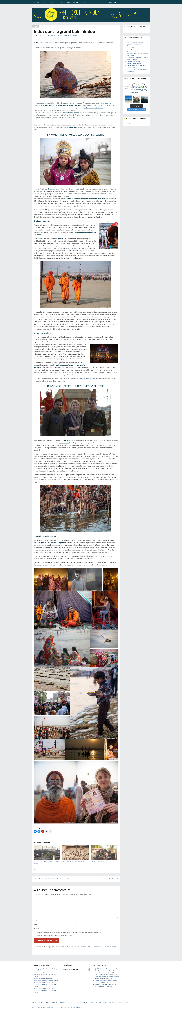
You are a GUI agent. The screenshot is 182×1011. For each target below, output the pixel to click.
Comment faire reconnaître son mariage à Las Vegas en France (45, 974)
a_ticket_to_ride (42, 35)
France (46, 1002)
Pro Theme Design (76, 1007)
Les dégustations (95, 1002)
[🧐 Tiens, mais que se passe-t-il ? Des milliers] (144, 99)
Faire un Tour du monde (69, 2)
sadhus (39, 327)
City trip (54, 1002)
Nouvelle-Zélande (81, 1002)
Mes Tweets (128, 123)
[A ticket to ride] (91, 12)
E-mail (36, 924)
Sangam (74, 248)
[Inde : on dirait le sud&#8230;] (104, 852)
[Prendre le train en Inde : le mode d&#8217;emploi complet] (47, 852)
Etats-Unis (127, 1002)
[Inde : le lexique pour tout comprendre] (75, 852)
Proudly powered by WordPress (42, 1007)
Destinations (49, 2)
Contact (112, 2)
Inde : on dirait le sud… (97, 861)
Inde (35, 26)
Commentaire (38, 900)
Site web (36, 928)
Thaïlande (112, 1002)
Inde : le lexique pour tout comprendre (73, 861)
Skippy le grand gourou (81, 342)
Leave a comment (70, 35)
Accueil (36, 2)
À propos (100, 2)
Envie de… (87, 2)
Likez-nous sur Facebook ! (135, 26)
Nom (35, 920)
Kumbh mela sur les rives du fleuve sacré (84, 379)
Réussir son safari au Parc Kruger (106, 879)
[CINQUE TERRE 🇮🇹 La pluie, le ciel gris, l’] (136, 99)
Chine (71, 1002)
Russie (120, 1002)
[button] (51, 579)
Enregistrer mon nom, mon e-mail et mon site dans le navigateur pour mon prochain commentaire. (69, 932)
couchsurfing (64, 443)
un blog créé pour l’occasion (93, 108)
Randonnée (63, 1002)
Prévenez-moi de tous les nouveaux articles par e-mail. (55, 935)
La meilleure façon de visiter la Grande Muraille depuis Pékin (52, 879)
